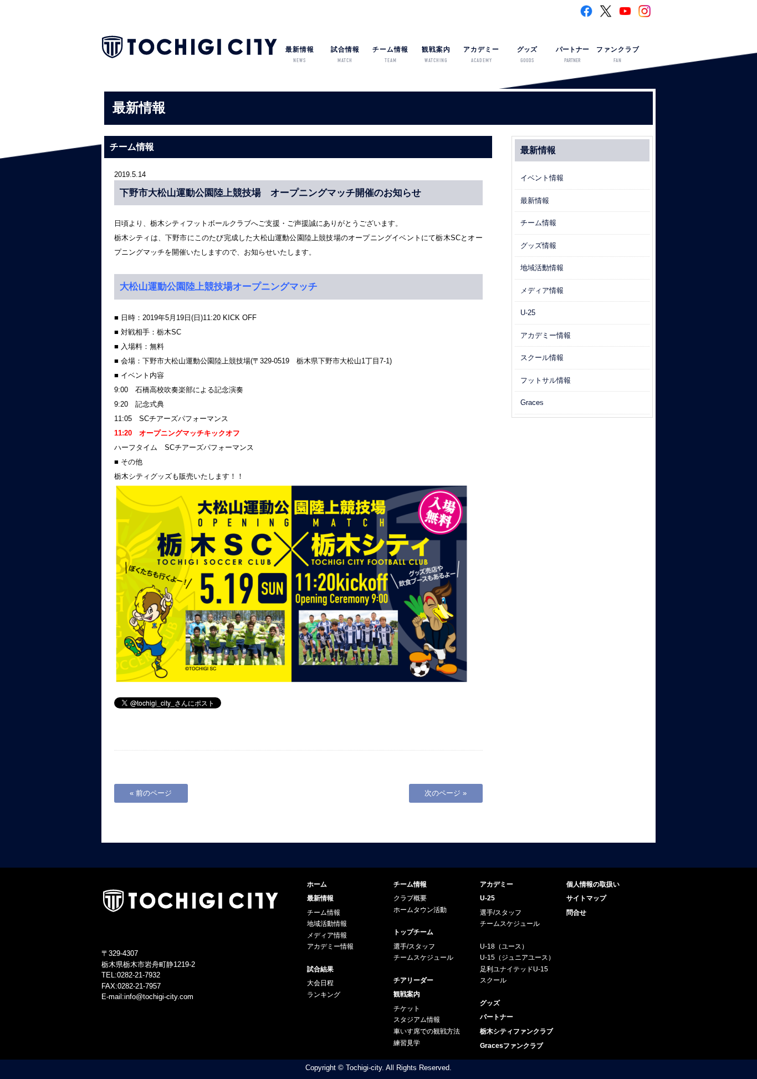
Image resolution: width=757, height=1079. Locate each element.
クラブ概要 (410, 898)
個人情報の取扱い (593, 884)
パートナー (572, 54)
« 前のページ (151, 793)
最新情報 (299, 54)
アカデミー (481, 54)
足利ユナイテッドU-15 (514, 969)
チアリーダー (413, 980)
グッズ (527, 54)
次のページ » (445, 793)
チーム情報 (390, 54)
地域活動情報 (542, 268)
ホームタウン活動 (420, 910)
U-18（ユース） (504, 946)
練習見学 (406, 1043)
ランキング (323, 995)
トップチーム (413, 932)
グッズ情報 (538, 245)
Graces (532, 402)
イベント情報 (542, 178)
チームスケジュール (423, 957)
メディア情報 (542, 290)
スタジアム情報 (416, 1020)
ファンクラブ (618, 54)
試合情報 (345, 54)
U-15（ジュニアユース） (517, 957)
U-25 (527, 312)
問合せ (576, 912)
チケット (406, 1008)
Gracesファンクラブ (511, 1046)
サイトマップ (586, 898)
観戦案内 (436, 54)
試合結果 (320, 969)
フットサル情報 (545, 380)
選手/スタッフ (414, 946)
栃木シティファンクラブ (516, 1031)
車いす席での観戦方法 (426, 1031)
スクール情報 (542, 357)
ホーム (317, 884)
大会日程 (320, 983)
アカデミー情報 (545, 335)
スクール (493, 980)
